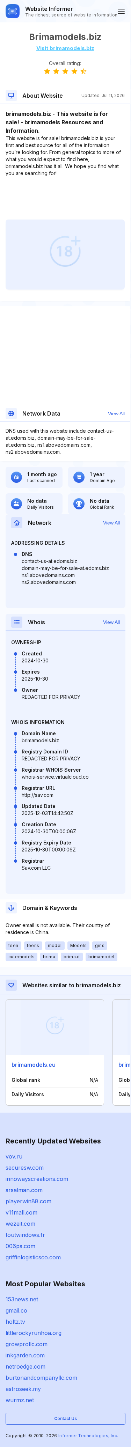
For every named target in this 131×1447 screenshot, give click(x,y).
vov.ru (14, 1156)
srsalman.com (24, 1190)
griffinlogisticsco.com (33, 1257)
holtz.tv (15, 1321)
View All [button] (116, 413)
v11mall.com (21, 1212)
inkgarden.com (25, 1355)
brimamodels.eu (34, 1064)
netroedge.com (25, 1366)
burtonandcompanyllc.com (41, 1377)
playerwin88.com (28, 1201)
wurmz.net (20, 1400)
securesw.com (25, 1167)
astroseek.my (23, 1388)
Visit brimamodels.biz (65, 48)
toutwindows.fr (25, 1234)
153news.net (22, 1299)
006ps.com (20, 1246)
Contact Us (65, 1418)
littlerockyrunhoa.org (33, 1332)
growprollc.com (27, 1344)
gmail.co (16, 1310)
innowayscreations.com (37, 1178)
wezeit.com (20, 1223)
